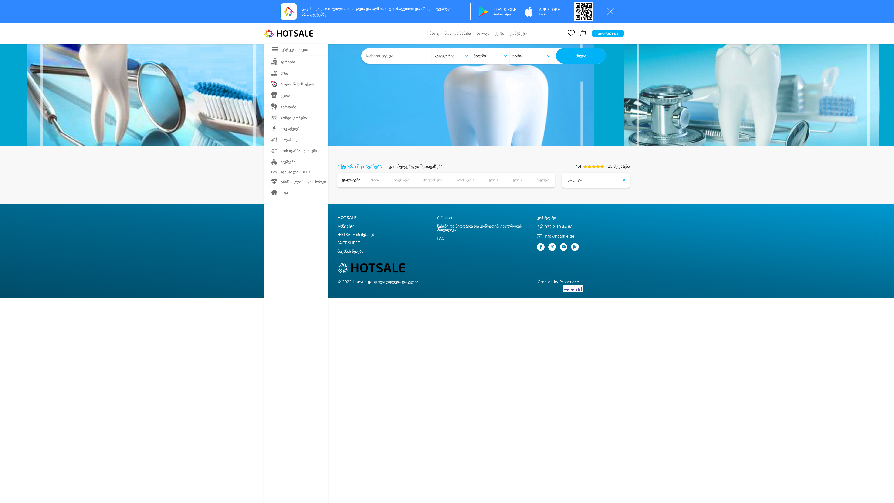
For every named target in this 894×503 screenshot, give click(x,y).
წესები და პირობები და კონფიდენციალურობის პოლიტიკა (479, 228)
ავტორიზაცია (608, 33)
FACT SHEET (348, 243)
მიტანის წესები (350, 251)
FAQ (441, 238)
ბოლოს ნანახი (458, 33)
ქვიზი (499, 33)
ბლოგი (482, 33)
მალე (434, 33)
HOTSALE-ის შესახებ (355, 234)
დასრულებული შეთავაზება (416, 166)
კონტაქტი (518, 33)
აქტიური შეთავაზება (359, 166)
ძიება (581, 56)
